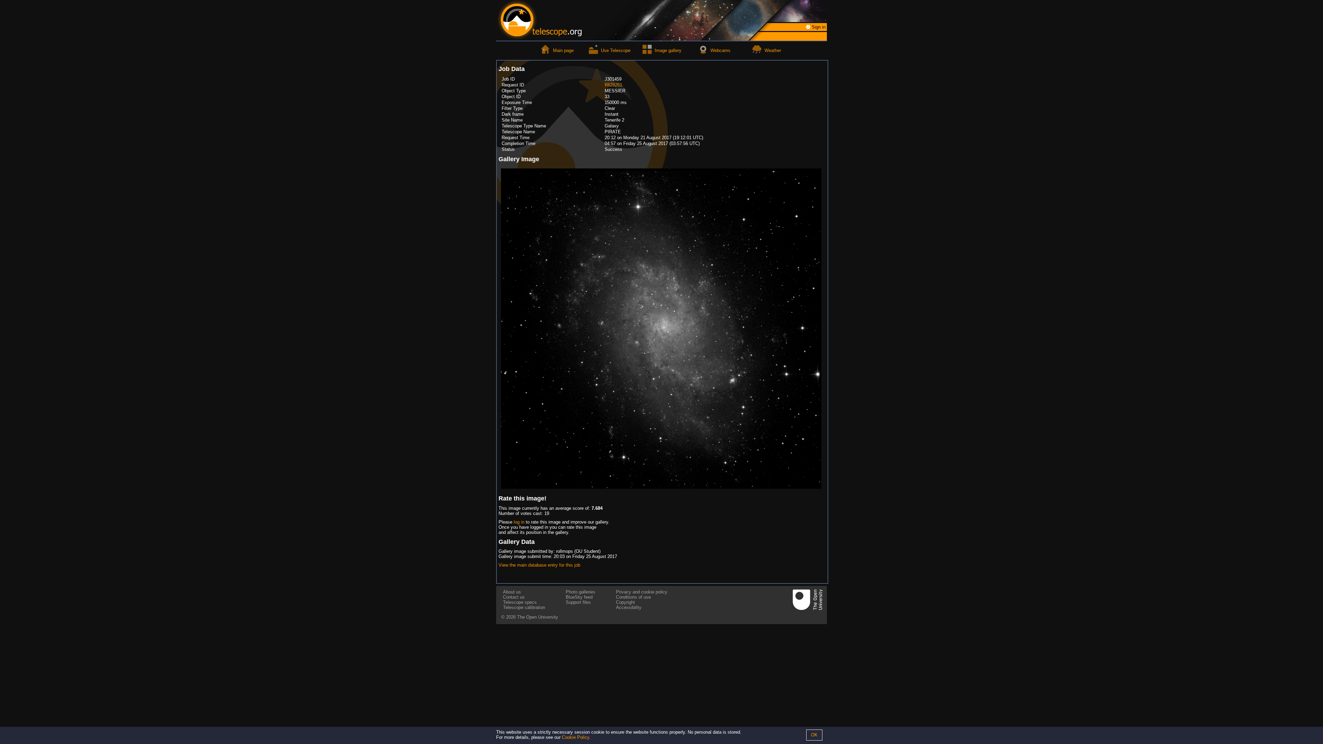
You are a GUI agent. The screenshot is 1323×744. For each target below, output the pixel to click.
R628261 (613, 84)
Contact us (514, 597)
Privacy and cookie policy (641, 592)
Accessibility (629, 607)
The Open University (537, 617)
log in (519, 522)
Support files (578, 602)
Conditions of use (633, 597)
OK (814, 734)
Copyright (625, 602)
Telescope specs (520, 602)
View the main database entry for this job (539, 565)
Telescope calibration (524, 607)
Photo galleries (580, 592)
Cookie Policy (575, 737)
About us (512, 592)
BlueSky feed (579, 597)
